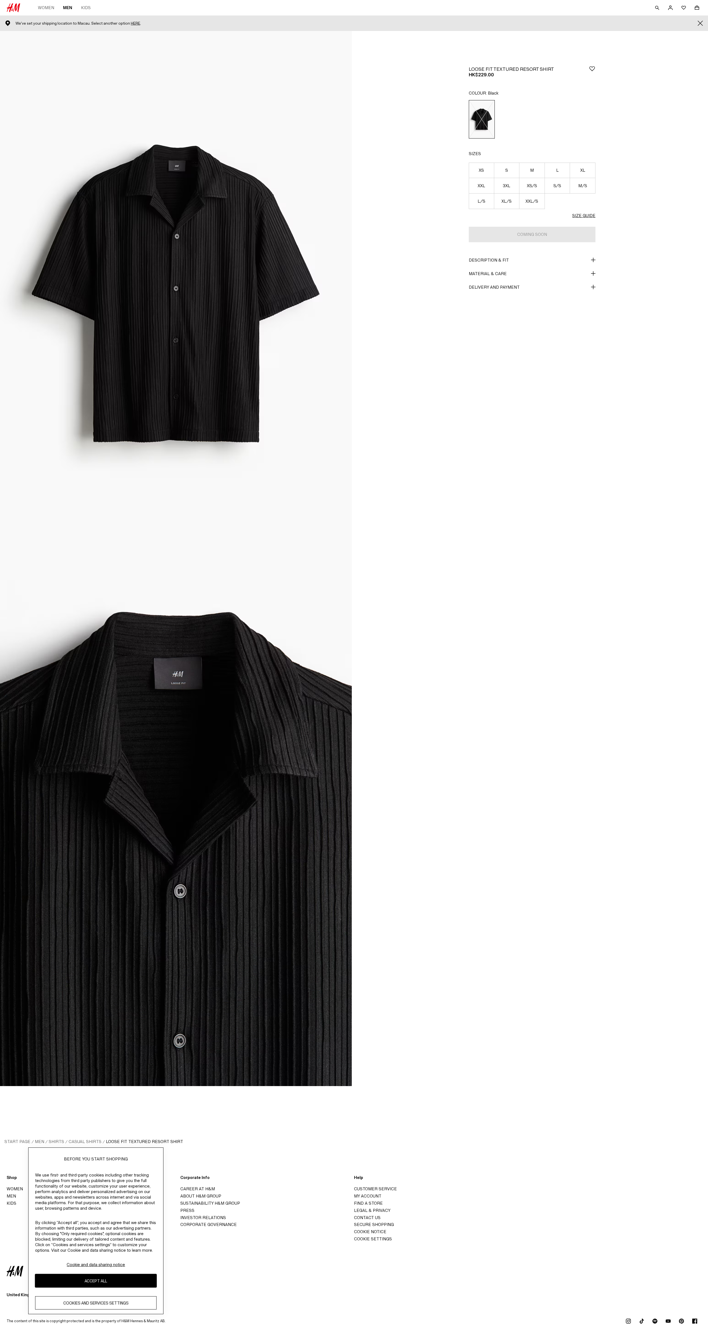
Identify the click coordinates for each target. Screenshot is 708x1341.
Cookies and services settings (96, 1303)
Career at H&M (197, 1188)
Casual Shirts (85, 1141)
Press (187, 1210)
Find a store (368, 1203)
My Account (367, 1196)
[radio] (482, 119)
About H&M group (200, 1196)
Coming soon (532, 234)
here (135, 23)
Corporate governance (208, 1224)
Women (46, 7)
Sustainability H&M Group (210, 1203)
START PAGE (17, 1141)
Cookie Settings (373, 1238)
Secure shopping (374, 1224)
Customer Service (375, 1188)
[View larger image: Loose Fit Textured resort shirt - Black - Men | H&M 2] (176, 822)
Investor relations (203, 1217)
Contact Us (367, 1217)
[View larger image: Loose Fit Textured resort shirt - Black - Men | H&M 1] (176, 295)
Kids (86, 7)
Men (67, 7)
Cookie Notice (370, 1231)
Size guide (583, 215)
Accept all (96, 1281)
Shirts (56, 1141)
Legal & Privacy (372, 1210)
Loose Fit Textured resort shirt (144, 1141)
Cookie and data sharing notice (96, 1264)
